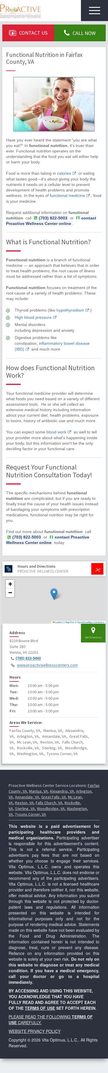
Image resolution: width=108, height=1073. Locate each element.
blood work (56, 432)
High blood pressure (33, 317)
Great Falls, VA (53, 797)
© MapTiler (68, 622)
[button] (54, 594)
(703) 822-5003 (28, 658)
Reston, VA (24, 802)
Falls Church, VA (49, 802)
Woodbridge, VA (51, 808)
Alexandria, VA (62, 791)
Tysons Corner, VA (30, 814)
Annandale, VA (27, 797)
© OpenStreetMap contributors (89, 622)
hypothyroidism (70, 310)
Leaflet (58, 622)
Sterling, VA (25, 808)
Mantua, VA (38, 791)
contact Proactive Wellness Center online (51, 221)
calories (64, 173)
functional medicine (67, 195)
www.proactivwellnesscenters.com (47, 665)
